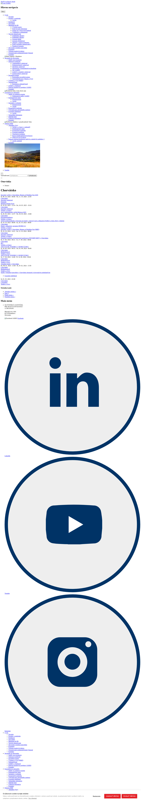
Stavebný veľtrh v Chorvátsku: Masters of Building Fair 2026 (19, 195)
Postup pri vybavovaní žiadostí (21, 30)
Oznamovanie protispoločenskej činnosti (20, 53)
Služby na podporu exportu (16, 94)
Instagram (8, 731)
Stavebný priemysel (7, 200)
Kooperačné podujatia (15, 108)
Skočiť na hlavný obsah (8, 1)
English (7, 170)
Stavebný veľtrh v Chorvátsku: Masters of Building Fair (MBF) (20, 229)
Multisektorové (5, 252)
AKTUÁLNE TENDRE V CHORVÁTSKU (15, 247)
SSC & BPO (16, 70)
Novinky (11, 17)
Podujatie (3, 202)
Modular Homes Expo (7, 203)
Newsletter (11, 23)
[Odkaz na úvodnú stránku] (6, 3)
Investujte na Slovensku (12, 58)
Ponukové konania (18, 46)
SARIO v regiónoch (14, 85)
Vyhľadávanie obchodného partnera (19, 110)
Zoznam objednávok (18, 41)
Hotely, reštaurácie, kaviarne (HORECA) (13, 226)
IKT (2, 243)
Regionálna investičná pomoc (21, 77)
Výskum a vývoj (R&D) (15, 80)
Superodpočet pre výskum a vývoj (22, 79)
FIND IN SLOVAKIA (19, 137)
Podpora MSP (9, 123)
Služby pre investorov (15, 60)
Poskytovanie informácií (19, 29)
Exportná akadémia (18, 132)
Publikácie (11, 22)
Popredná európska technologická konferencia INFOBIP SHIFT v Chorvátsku (24, 238)
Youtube (7, 593)
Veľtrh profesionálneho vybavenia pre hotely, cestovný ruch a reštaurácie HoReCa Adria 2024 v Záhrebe (32, 221)
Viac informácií (32, 798)
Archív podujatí (17, 141)
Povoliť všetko (129, 796)
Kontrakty (11, 49)
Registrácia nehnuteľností (20, 84)
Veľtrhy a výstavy (6, 210)
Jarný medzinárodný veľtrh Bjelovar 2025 (13, 212)
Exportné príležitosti (14, 111)
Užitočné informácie (14, 118)
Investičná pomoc (13, 75)
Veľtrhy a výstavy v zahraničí (21, 127)
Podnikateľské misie (14, 98)
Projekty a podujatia (14, 18)
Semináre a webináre (14, 103)
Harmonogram (16, 99)
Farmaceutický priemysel (19, 73)
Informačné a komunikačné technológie (24, 68)
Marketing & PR (13, 25)
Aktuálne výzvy (13, 125)
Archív (14, 20)
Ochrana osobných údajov (16, 51)
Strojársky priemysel (18, 67)
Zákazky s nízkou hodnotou (20, 42)
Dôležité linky (12, 117)
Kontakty (11, 54)
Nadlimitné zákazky (18, 35)
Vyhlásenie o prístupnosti (19, 32)
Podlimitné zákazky (18, 37)
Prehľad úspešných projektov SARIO (19, 87)
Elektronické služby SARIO (20, 96)
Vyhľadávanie (5, 175)
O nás (6, 15)
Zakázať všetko (112, 796)
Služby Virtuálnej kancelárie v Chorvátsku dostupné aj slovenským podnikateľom (25, 272)
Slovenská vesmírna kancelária (17, 48)
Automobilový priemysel (19, 63)
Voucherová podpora (18, 134)
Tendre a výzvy (5, 253)
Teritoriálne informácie (15, 115)
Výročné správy (17, 27)
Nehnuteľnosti (12, 82)
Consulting (4, 282)
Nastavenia (96, 796)
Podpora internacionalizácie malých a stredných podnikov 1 (26, 139)
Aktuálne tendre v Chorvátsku (10, 264)
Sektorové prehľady (14, 61)
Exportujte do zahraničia (12, 92)
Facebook (21, 318)
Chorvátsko (4, 198)
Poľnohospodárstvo (7, 217)
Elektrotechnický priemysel (20, 65)
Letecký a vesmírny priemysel (21, 72)
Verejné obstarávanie (14, 34)
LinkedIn (7, 456)
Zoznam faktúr (16, 39)
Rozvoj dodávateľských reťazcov (22, 135)
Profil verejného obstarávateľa (21, 44)
